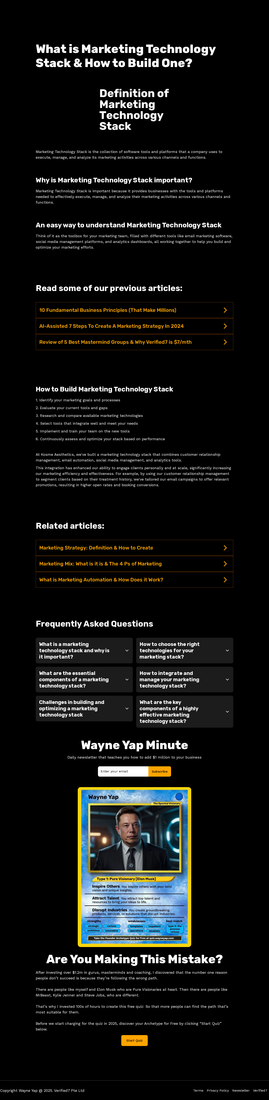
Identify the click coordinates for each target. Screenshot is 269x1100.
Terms (198, 1090)
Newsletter (241, 1090)
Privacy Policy (218, 1090)
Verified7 (260, 1090)
